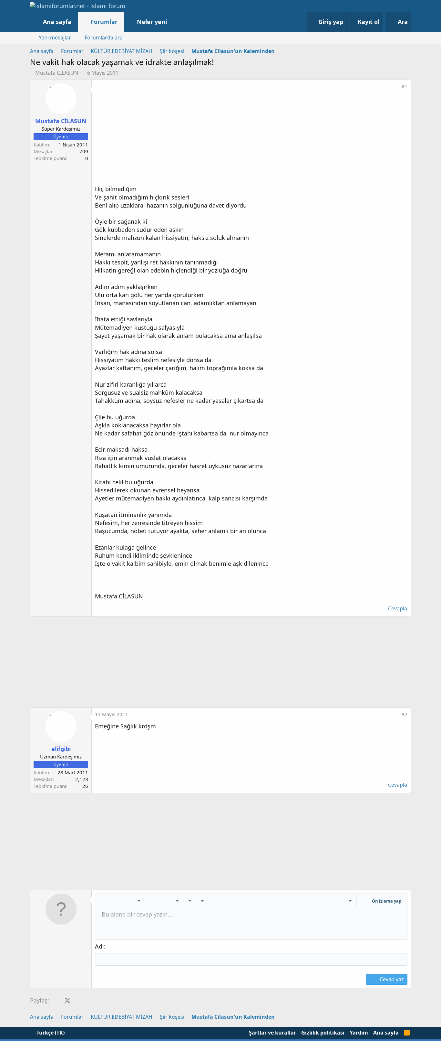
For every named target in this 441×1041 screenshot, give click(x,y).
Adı (99, 946)
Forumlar (104, 22)
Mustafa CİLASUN (56, 72)
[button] (173, 22)
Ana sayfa (57, 22)
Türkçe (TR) (50, 1032)
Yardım (359, 1032)
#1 (404, 86)
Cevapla (397, 608)
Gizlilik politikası (322, 1032)
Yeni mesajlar (55, 37)
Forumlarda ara (104, 37)
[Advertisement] (251, 139)
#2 (404, 714)
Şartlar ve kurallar (272, 1032)
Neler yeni (152, 22)
